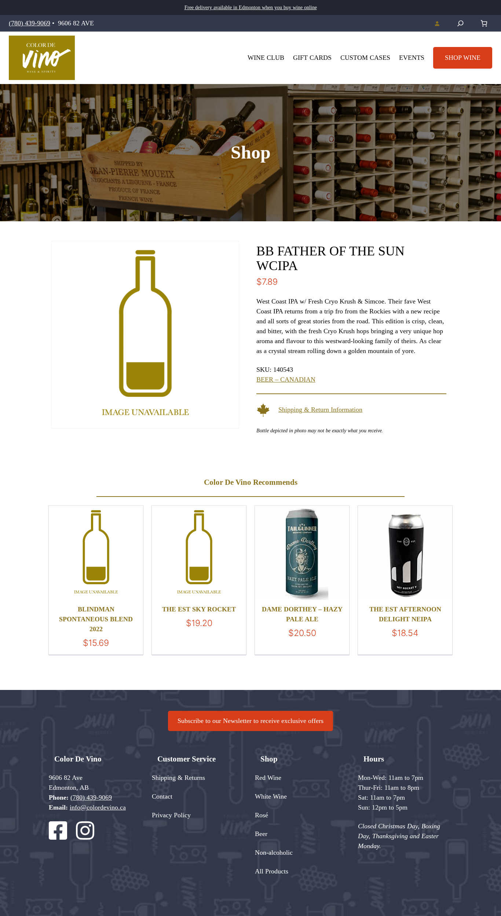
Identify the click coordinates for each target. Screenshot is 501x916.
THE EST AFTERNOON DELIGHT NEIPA (405, 614)
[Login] (437, 23)
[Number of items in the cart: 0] (484, 23)
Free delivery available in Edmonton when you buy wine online (250, 7)
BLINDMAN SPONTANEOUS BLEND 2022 (96, 619)
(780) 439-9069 (29, 23)
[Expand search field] (460, 23)
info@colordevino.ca (98, 807)
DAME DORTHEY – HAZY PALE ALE (302, 614)
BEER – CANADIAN (285, 379)
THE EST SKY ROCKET (199, 609)
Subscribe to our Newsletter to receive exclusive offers (250, 720)
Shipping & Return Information (320, 409)
